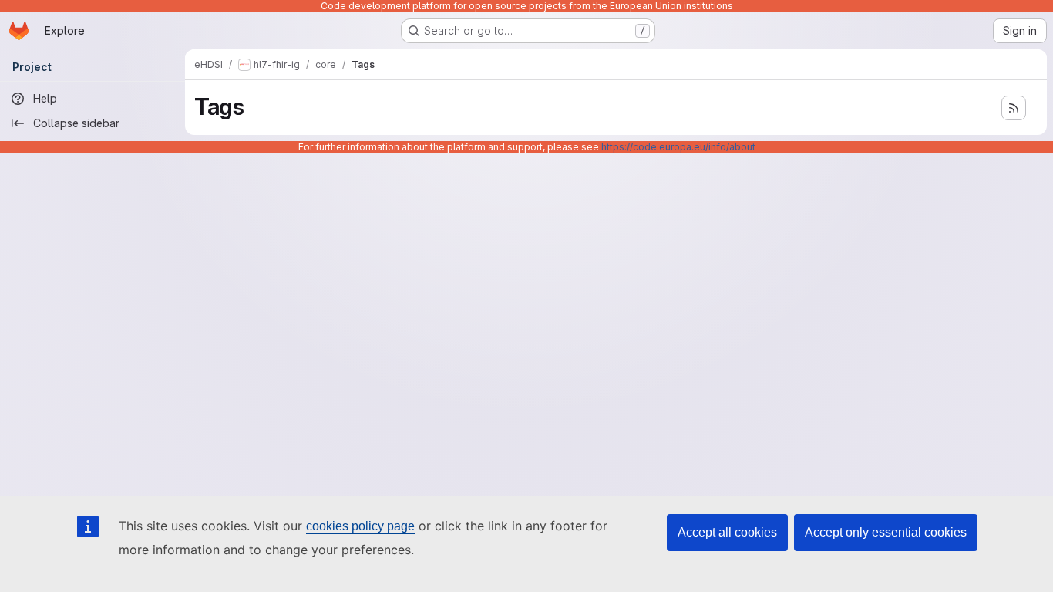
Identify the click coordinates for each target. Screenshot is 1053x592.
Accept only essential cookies (886, 532)
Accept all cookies (727, 532)
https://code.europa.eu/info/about (678, 147)
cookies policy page (360, 526)
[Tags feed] (1013, 108)
